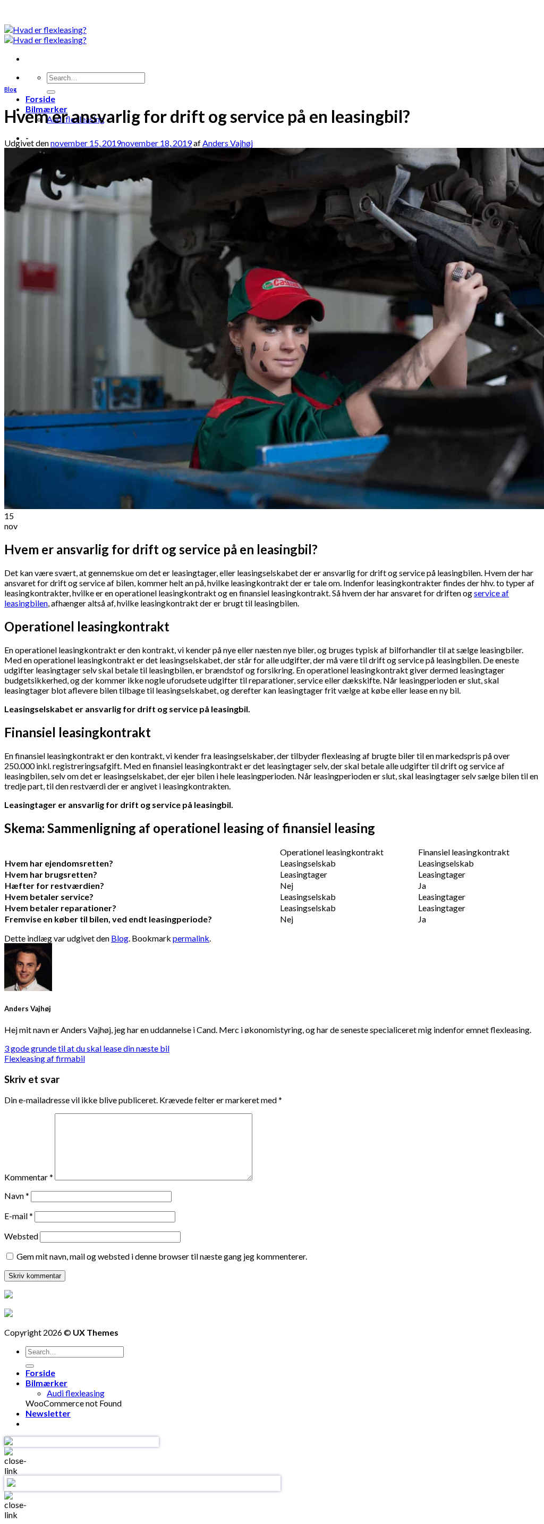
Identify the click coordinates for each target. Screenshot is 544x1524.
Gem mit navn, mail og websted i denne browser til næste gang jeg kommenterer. (161, 1256)
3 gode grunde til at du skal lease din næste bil (86, 1048)
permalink (191, 938)
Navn (16, 1195)
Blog (10, 89)
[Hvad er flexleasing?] (45, 34)
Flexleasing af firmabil (44, 1058)
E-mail (18, 1216)
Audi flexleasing (76, 1393)
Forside (40, 99)
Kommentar (28, 1177)
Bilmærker (46, 1383)
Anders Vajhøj (227, 143)
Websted (21, 1236)
